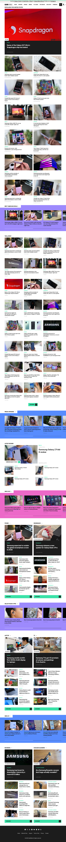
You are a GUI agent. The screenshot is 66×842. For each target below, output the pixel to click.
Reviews (20, 4)
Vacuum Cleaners (39, 748)
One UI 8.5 (7, 491)
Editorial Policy (24, 833)
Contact (46, 833)
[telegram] (36, 829)
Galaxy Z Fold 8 (18, 1)
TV (34, 635)
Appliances (42, 4)
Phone (7, 523)
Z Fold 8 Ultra (25, 1)
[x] (27, 829)
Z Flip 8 (31, 1)
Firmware (55, 4)
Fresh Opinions (9, 411)
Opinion (25, 4)
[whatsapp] (38, 829)
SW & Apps (48, 4)
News (15, 4)
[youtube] (34, 829)
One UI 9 (7, 716)
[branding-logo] (8, 4)
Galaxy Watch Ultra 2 (39, 1)
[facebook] (25, 829)
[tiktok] (31, 829)
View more (32, 404)
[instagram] (29, 829)
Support (30, 833)
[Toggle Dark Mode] (63, 4)
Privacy (42, 833)
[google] (40, 829)
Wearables (37, 523)
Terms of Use (36, 833)
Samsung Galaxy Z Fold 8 (11, 462)
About (19, 833)
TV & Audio (35, 4)
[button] (60, 4)
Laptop (7, 635)
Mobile (30, 4)
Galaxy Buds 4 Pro (10, 603)
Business (7, 748)
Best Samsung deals (11, 206)
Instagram (53, 1)
